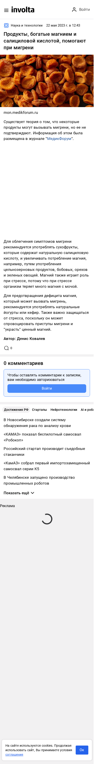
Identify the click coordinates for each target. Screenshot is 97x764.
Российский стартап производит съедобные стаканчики (44, 451)
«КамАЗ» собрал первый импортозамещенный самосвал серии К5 (47, 466)
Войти (47, 388)
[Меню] (6, 10)
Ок (82, 750)
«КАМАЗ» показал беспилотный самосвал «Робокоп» (42, 437)
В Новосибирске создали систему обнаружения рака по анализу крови (37, 423)
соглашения (14, 754)
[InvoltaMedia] (23, 9)
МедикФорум (59, 138)
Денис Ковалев (31, 338)
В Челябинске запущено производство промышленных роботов (39, 480)
